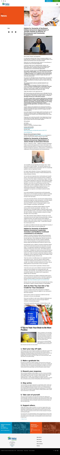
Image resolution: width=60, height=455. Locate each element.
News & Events (40, 443)
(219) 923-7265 (12, 444)
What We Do (39, 439)
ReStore (38, 445)
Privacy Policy (26, 450)
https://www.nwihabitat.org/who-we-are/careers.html (38, 279)
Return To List (24, 419)
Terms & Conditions (32, 450)
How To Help (39, 441)
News (9, 28)
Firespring (21, 450)
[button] (57, 4)
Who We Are (39, 437)
